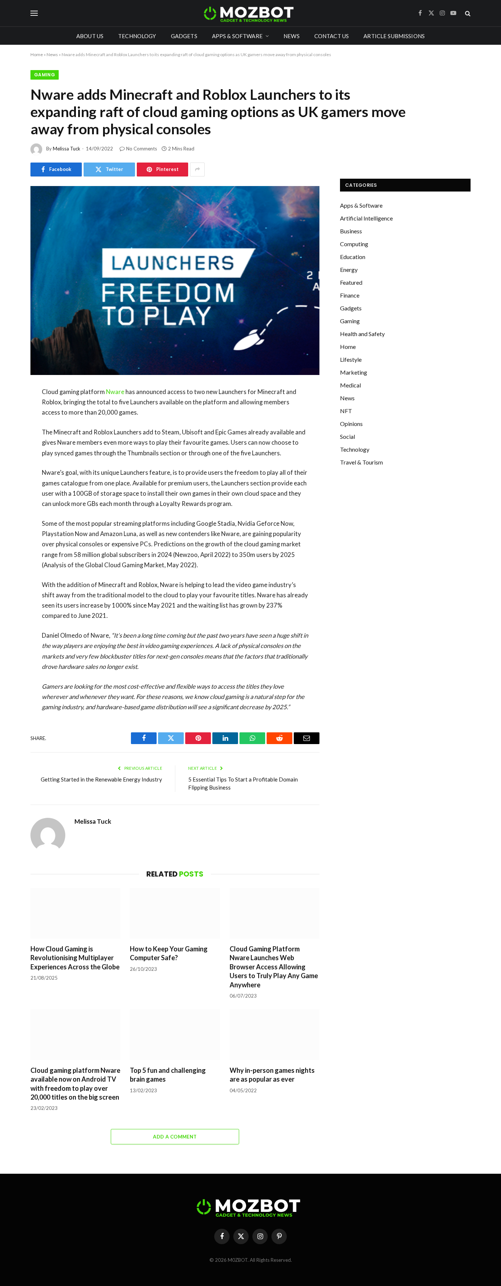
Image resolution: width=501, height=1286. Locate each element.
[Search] (467, 13)
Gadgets (184, 36)
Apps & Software (237, 36)
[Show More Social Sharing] (197, 169)
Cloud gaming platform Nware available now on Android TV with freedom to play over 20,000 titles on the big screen (75, 1083)
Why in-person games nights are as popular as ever (272, 1074)
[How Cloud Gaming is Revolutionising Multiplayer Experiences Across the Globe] (75, 913)
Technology (137, 36)
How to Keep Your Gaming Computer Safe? (169, 953)
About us (89, 36)
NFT (346, 410)
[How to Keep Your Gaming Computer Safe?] (175, 913)
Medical (350, 385)
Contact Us (331, 36)
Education (352, 256)
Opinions (351, 423)
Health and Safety (362, 333)
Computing (354, 243)
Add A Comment (175, 1137)
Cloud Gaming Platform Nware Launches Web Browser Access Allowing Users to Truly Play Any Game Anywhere (274, 967)
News (292, 36)
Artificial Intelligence (366, 218)
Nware (115, 392)
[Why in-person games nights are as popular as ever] (274, 1034)
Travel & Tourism (361, 462)
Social (347, 436)
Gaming (44, 75)
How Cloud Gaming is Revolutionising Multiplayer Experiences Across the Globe (75, 958)
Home (36, 54)
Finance (349, 295)
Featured (351, 282)
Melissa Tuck (66, 149)
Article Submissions (394, 36)
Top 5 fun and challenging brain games (168, 1074)
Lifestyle (351, 359)
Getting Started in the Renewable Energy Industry (101, 779)
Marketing (353, 372)
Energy (349, 269)
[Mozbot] (250, 13)
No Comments (141, 149)
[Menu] (34, 13)
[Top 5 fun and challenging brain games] (175, 1034)
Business (351, 230)
